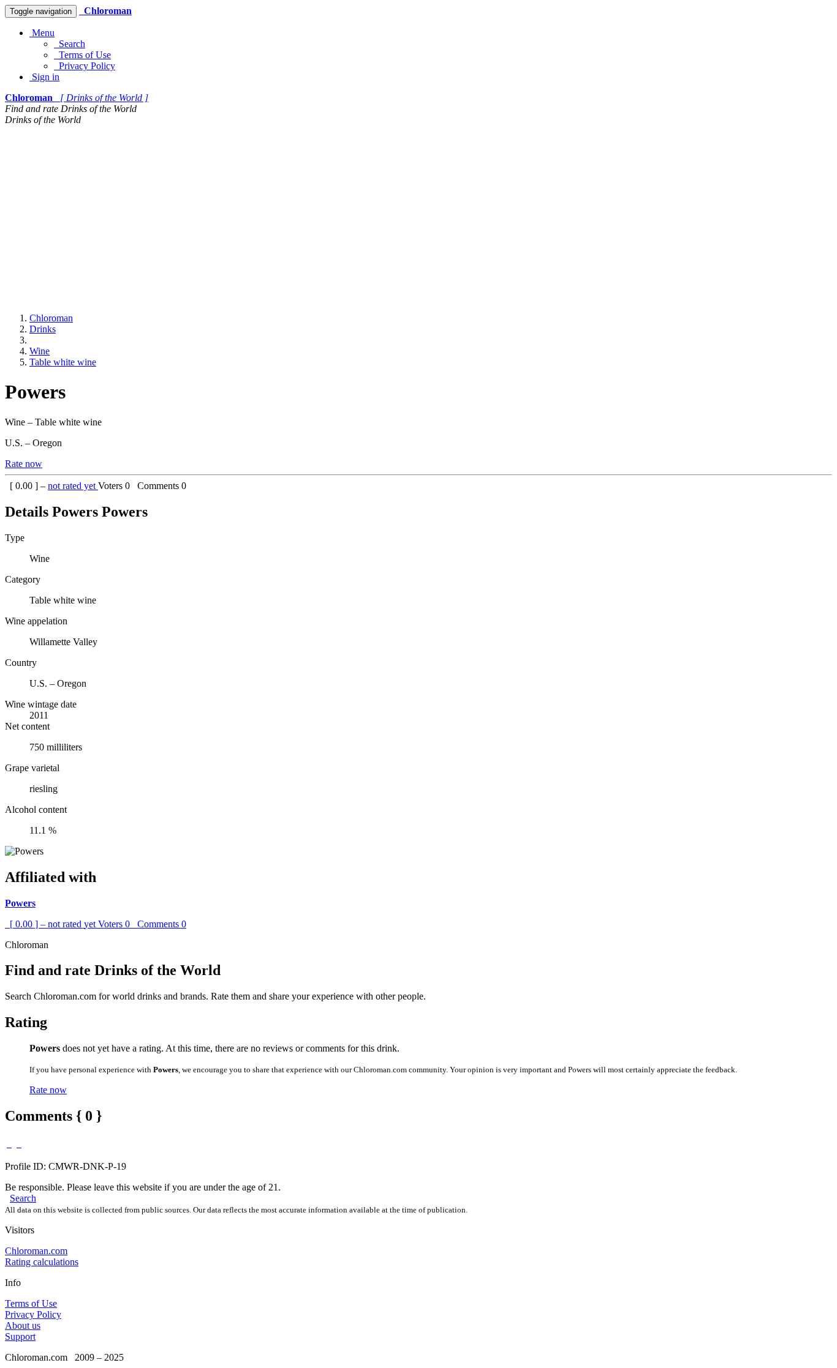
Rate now (23, 463)
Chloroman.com (36, 1251)
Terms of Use (82, 55)
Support (20, 1336)
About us (22, 1325)
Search (69, 44)
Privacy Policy (84, 66)
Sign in (44, 77)
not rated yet (73, 485)
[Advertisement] (418, 217)
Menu (42, 33)
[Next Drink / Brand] (19, 1143)
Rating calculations (41, 1262)
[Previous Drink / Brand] (9, 1143)
